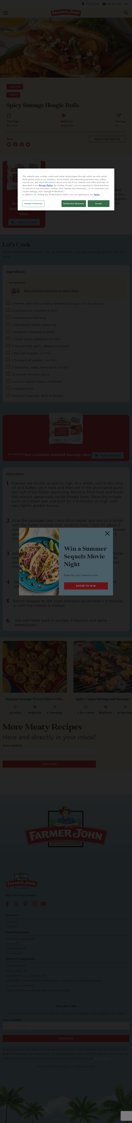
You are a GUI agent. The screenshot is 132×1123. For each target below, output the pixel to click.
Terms (97, 194)
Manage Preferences (33, 203)
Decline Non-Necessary (73, 203)
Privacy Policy (46, 185)
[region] (66, 189)
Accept (98, 203)
